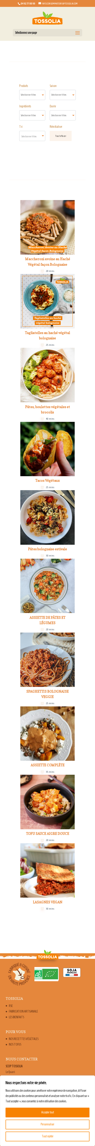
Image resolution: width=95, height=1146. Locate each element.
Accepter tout (47, 1112)
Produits (23, 86)
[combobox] (32, 95)
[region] (47, 1110)
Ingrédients (25, 106)
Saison (53, 86)
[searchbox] (32, 94)
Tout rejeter (47, 1136)
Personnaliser (47, 1124)
